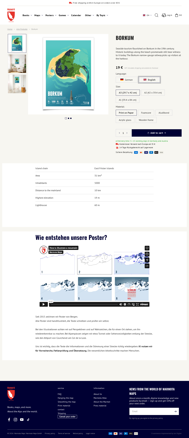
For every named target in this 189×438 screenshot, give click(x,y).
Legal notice (90, 433)
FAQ (59, 394)
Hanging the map (65, 398)
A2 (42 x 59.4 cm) (153, 92)
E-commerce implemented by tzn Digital (166, 433)
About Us (98, 394)
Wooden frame (146, 119)
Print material (64, 405)
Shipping (62, 413)
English (151, 79)
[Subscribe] (175, 411)
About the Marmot (102, 401)
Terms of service (64, 433)
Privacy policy (50, 433)
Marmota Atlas (100, 398)
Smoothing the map (67, 401)
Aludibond (164, 112)
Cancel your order (67, 416)
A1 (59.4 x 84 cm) (127, 99)
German (129, 79)
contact (61, 409)
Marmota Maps (19, 433)
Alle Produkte (21, 29)
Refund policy (78, 433)
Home (9, 29)
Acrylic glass (125, 119)
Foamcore (146, 112)
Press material (100, 405)
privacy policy (158, 418)
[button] (26, 15)
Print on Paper (126, 112)
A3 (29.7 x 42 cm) (128, 92)
